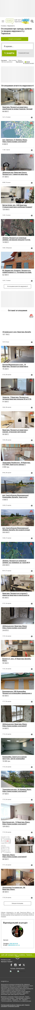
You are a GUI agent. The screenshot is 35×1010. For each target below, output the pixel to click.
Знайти (10, 53)
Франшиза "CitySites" (7, 961)
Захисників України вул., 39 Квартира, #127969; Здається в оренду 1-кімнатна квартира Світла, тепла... (16, 464)
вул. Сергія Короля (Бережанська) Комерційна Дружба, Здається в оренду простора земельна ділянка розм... (16, 498)
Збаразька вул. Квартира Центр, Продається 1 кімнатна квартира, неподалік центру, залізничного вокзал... (15, 175)
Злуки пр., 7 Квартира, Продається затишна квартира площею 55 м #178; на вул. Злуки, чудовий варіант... (16, 399)
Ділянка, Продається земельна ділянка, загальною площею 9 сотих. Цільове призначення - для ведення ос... (16, 241)
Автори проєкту (20, 968)
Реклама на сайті (6, 959)
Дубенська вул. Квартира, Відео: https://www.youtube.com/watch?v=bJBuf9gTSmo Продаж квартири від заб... (16, 727)
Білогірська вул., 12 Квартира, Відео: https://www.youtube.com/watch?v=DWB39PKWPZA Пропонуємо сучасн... (17, 824)
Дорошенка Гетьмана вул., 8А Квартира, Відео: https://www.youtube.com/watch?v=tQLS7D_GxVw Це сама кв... (14, 890)
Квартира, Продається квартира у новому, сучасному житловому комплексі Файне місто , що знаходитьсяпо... (15, 433)
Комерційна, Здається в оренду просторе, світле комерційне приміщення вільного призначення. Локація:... (15, 759)
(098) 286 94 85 (13, 943)
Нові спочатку (12, 60)
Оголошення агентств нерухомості (17, 286)
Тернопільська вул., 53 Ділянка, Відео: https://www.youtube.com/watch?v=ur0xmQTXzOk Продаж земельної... (16, 791)
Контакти (12, 968)
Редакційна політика (13, 1006)
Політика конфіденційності (8, 1005)
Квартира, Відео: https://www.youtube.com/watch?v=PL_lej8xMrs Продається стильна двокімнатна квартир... (15, 858)
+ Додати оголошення (14, 39)
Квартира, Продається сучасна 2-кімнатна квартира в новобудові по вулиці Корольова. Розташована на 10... (17, 595)
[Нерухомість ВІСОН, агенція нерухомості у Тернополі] (31, 91)
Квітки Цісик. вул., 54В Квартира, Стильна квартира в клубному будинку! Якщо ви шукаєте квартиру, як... (17, 207)
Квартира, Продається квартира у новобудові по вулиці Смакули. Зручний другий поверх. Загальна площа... (17, 109)
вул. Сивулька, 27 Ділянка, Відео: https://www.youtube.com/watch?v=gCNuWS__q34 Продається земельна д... (17, 142)
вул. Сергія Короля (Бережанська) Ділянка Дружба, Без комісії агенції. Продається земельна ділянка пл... (16, 530)
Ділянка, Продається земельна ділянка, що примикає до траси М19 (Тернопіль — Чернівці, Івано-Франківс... (17, 562)
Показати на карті (29, 63)
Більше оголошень (17, 903)
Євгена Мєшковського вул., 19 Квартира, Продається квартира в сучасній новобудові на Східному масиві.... (15, 367)
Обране (20, 60)
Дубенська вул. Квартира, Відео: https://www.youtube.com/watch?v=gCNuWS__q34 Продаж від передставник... (14, 629)
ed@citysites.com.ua (14, 945)
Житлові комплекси (6, 62)
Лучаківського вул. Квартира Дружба (16, 332)
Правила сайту (20, 1005)
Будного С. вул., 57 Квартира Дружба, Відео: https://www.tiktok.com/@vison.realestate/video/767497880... (17, 661)
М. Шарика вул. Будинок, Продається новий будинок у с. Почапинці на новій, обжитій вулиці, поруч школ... (17, 272)
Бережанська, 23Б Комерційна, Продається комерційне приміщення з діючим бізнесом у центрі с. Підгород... (17, 693)
